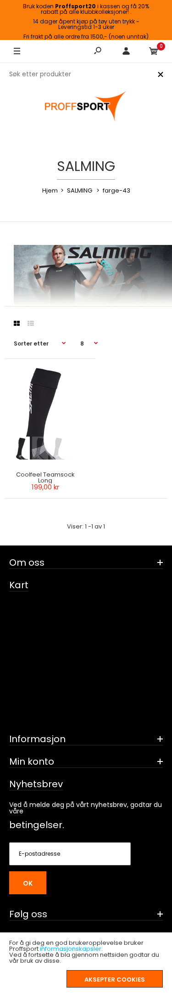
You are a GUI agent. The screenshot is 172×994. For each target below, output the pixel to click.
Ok (28, 883)
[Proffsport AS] (86, 106)
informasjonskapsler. (71, 948)
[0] (153, 51)
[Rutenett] (17, 323)
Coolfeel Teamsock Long (45, 477)
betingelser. (36, 824)
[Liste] (31, 323)
